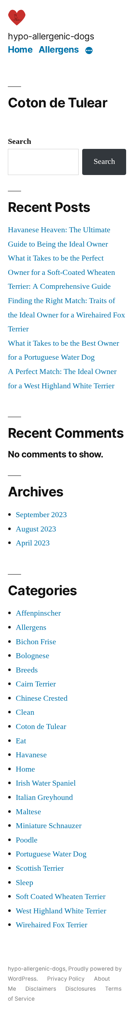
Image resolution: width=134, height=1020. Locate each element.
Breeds (27, 670)
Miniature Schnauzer (48, 826)
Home (20, 49)
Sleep (24, 883)
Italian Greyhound (44, 797)
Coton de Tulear (41, 727)
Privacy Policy (66, 978)
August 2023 (36, 529)
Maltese (28, 812)
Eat (21, 741)
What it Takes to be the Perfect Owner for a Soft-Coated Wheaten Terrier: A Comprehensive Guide (61, 272)
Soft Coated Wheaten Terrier (60, 897)
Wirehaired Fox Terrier (51, 925)
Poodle (27, 840)
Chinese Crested (42, 698)
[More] (89, 50)
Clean (25, 712)
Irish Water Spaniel (46, 783)
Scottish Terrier (40, 868)
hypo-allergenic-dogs (51, 36)
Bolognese (32, 656)
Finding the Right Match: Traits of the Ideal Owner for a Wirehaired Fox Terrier (66, 315)
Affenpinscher (38, 613)
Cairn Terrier (36, 684)
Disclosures (80, 988)
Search (19, 141)
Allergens (59, 49)
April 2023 (33, 543)
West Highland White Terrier (61, 911)
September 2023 (41, 515)
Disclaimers (40, 988)
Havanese (31, 755)
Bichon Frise (36, 642)
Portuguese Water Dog (51, 854)
